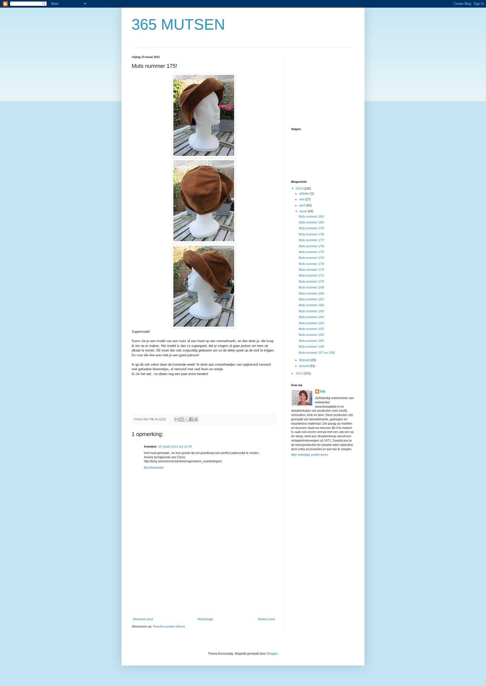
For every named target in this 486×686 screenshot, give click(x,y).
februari (305, 360)
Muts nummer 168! (311, 293)
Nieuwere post (143, 619)
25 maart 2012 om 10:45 (175, 446)
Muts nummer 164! (311, 317)
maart (303, 211)
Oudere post (266, 619)
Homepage (205, 619)
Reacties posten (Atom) (169, 626)
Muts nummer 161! (311, 335)
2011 (299, 373)
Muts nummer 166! (311, 305)
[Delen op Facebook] (191, 419)
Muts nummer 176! (311, 246)
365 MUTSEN (178, 24)
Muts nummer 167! (311, 299)
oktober (304, 193)
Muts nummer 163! (311, 323)
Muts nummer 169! (311, 287)
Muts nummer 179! (311, 228)
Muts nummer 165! (311, 311)
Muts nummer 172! (311, 270)
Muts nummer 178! (311, 234)
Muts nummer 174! (311, 258)
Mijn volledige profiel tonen (309, 454)
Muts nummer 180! (311, 222)
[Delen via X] (186, 419)
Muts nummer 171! (311, 275)
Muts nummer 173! (311, 264)
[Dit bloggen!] (181, 419)
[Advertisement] (204, 579)
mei (302, 199)
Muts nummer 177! (311, 240)
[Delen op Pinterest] (195, 419)
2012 (299, 188)
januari (304, 366)
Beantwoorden (154, 467)
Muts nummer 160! (311, 341)
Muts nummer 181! (311, 216)
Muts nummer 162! (311, 329)
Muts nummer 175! (311, 252)
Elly (323, 391)
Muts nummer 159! (311, 346)
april (302, 205)
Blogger (272, 653)
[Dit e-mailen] (176, 419)
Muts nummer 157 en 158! (317, 353)
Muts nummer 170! (311, 281)
